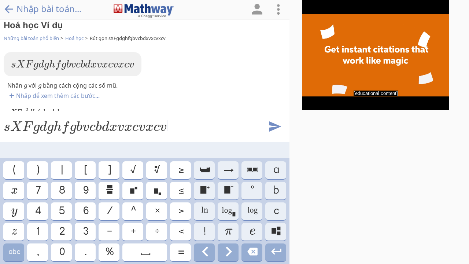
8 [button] (61, 190)
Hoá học (74, 38)
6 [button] (85, 211)
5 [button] (61, 211)
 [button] (204, 190)
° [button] (252, 190)
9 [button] (85, 190)
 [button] (204, 211)
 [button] (275, 231)
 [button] (14, 231)
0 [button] (61, 252)
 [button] (133, 190)
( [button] (13, 170)
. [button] (85, 252)
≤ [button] (181, 190)
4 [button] (37, 211)
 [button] (228, 170)
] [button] (109, 170)
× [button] (156, 211)
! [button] (204, 231)
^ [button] (133, 211)
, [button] (37, 252)
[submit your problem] (274, 127)
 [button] (228, 211)
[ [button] (85, 170)
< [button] (181, 231)
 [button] (252, 170)
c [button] (276, 211)
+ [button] (133, 231)
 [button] (275, 252)
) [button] (37, 170)
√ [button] (132, 170)
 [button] (109, 190)
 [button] (145, 252)
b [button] (276, 190)
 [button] (156, 170)
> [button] (181, 211)
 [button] (252, 211)
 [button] (252, 252)
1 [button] (37, 231)
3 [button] (85, 231)
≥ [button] (181, 170)
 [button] (204, 252)
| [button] (61, 170)
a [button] (276, 170)
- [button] (109, 231)
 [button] (14, 211)
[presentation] (72, 64)
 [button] (157, 190)
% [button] (109, 252)
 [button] (252, 231)
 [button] (14, 252)
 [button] (228, 190)
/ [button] (109, 211)
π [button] (228, 231)
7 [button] (38, 190)
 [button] (228, 252)
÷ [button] (156, 231)
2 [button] (61, 231)
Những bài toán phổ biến (31, 38)
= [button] (180, 252)
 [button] (204, 170)
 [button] (13, 190)
